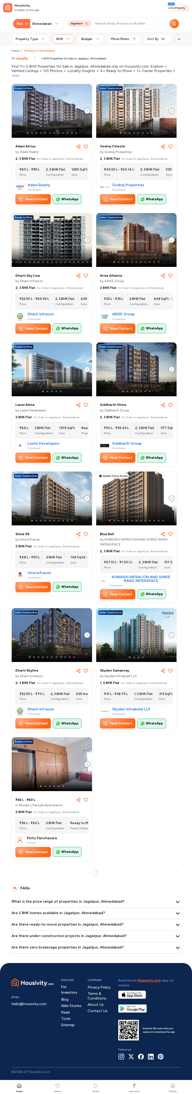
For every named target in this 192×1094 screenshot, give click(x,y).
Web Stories (71, 1005)
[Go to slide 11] (72, 133)
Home (15, 50)
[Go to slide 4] (41, 133)
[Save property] (86, 146)
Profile (173, 1091)
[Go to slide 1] (27, 133)
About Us (96, 1004)
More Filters (120, 39)
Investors (134, 1091)
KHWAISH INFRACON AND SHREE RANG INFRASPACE (141, 579)
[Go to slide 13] (65, 262)
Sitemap (68, 1025)
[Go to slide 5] (45, 133)
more (15, 75)
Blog (65, 999)
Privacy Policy (99, 987)
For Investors (69, 990)
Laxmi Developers (43, 443)
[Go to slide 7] (54, 133)
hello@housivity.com (29, 1004)
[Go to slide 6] (50, 133)
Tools (65, 1018)
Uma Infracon (39, 573)
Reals (96, 1091)
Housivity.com (149, 980)
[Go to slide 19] (92, 262)
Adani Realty (39, 185)
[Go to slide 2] (32, 133)
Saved (57, 1091)
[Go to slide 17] (83, 262)
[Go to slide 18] (87, 262)
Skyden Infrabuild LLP (131, 709)
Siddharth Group (127, 443)
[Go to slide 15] (74, 262)
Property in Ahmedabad (39, 50)
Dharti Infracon (41, 314)
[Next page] (176, 872)
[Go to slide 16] (78, 262)
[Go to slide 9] (63, 133)
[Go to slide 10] (67, 133)
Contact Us (97, 1011)
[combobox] (43, 23)
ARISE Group (123, 314)
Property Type (26, 39)
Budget (86, 39)
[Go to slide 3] (36, 133)
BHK (59, 39)
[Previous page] (15, 872)
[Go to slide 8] (58, 133)
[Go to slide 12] (76, 133)
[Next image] (87, 111)
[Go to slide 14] (69, 262)
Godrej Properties (128, 185)
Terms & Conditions (97, 995)
